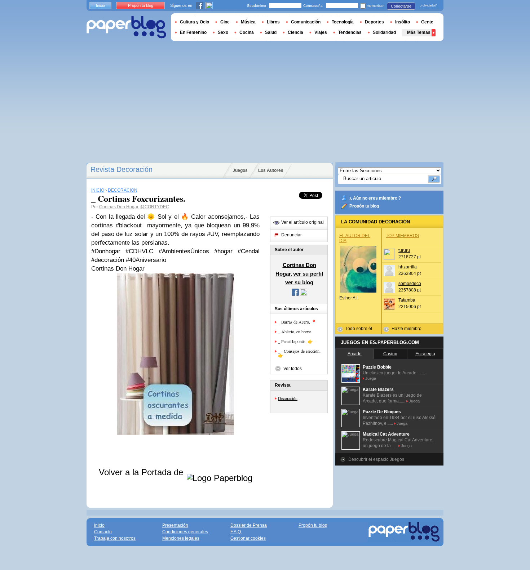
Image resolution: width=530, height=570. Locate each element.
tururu (404, 250)
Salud (271, 32)
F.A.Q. (236, 531)
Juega (370, 378)
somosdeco (409, 283)
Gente (427, 22)
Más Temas (418, 32)
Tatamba (406, 300)
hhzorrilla (407, 267)
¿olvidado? (428, 5)
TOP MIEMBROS (402, 235)
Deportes (374, 22)
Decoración (287, 398)
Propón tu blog (364, 206)
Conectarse (401, 6)
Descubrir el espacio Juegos (376, 459)
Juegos (240, 170)
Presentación (175, 525)
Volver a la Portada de (142, 472)
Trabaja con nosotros (115, 538)
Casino (390, 353)
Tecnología (343, 22)
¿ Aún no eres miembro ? (375, 198)
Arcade (355, 353)
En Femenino (193, 32)
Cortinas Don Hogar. (119, 206)
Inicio (100, 5)
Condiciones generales (185, 531)
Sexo (223, 32)
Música (248, 22)
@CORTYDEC (154, 206)
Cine (225, 22)
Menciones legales (180, 538)
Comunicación (306, 22)
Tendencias (350, 32)
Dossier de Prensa (248, 525)
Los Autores (270, 170)
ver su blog (299, 282)
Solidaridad (384, 32)
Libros (273, 22)
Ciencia (295, 32)
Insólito (402, 22)
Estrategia (425, 353)
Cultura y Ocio (194, 22)
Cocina (246, 32)
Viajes (320, 32)
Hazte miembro (406, 328)
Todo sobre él (358, 328)
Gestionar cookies (248, 538)
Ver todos (292, 368)
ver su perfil (308, 274)
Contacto (103, 531)
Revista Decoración (121, 169)
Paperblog (126, 27)
